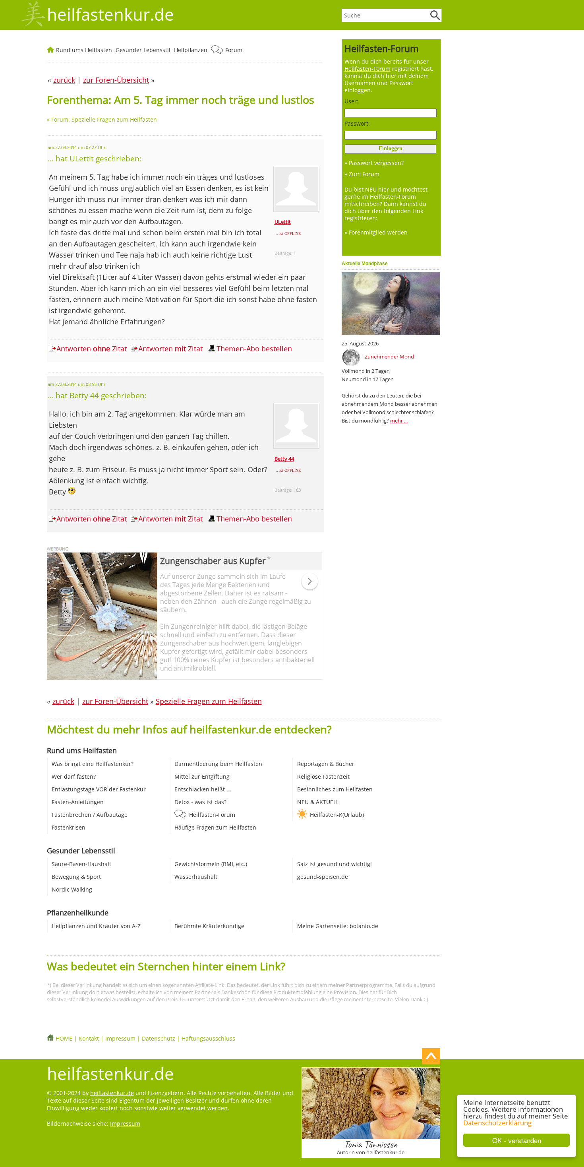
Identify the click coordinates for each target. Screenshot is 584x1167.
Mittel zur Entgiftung (202, 776)
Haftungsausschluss (208, 1038)
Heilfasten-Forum (212, 814)
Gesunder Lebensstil (143, 50)
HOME (64, 1038)
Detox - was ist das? (200, 802)
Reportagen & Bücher (325, 764)
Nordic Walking (72, 889)
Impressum (120, 1038)
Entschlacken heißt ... (202, 789)
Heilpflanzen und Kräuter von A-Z (96, 926)
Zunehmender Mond (389, 356)
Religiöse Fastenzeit (323, 776)
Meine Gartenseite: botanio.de (337, 926)
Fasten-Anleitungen (78, 802)
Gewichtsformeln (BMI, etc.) (210, 864)
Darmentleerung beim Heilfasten (218, 764)
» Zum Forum (361, 174)
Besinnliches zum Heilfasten (335, 789)
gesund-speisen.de (322, 876)
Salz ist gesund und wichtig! (334, 864)
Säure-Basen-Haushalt (81, 864)
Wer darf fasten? (74, 776)
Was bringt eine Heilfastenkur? (92, 764)
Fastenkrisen (68, 827)
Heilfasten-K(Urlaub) (337, 814)
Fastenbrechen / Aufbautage (90, 814)
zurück (63, 701)
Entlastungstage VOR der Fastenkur (99, 789)
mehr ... (399, 420)
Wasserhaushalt (195, 876)
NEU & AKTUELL (318, 802)
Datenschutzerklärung (497, 1122)
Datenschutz (158, 1038)
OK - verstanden (516, 1140)
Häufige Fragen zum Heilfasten (215, 827)
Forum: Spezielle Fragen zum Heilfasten (104, 119)
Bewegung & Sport (76, 876)
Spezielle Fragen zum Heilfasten (209, 701)
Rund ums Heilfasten (84, 50)
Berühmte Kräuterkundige (209, 926)
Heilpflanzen (190, 50)
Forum (233, 50)
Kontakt (89, 1038)
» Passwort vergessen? (374, 163)
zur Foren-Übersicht (115, 701)
